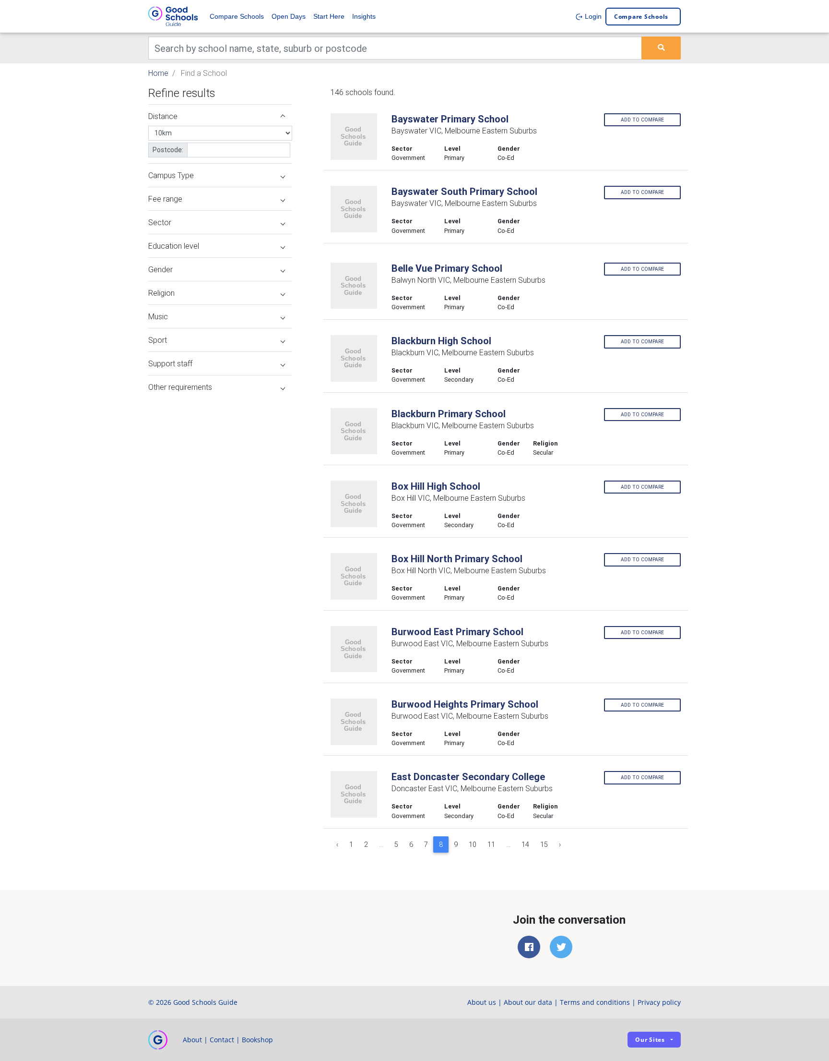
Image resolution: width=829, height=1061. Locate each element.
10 (472, 844)
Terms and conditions (595, 1002)
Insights (364, 16)
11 (491, 844)
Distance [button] (163, 116)
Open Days (289, 16)
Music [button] (158, 316)
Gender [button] (160, 269)
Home (158, 73)
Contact (222, 1039)
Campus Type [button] (171, 175)
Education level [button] (173, 246)
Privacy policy (659, 1002)
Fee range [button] (165, 199)
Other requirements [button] (180, 387)
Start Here (328, 16)
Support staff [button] (170, 363)
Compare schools (641, 16)
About (192, 1039)
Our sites (650, 1040)
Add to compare (642, 120)
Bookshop (257, 1039)
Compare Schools (237, 16)
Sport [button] (157, 340)
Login (592, 16)
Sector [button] (159, 222)
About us (481, 1002)
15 (544, 844)
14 (525, 844)
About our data (528, 1002)
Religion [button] (161, 293)
